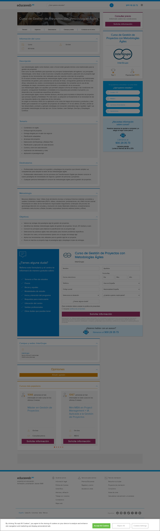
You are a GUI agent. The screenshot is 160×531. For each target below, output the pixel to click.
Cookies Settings (140, 526)
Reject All (121, 526)
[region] (80, 525)
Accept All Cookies (101, 526)
